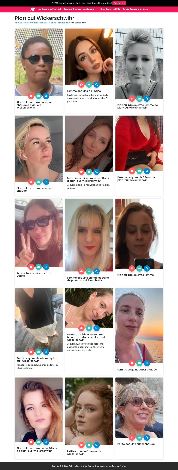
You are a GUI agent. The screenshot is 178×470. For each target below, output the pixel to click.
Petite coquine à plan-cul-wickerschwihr (84, 452)
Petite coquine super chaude (136, 444)
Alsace (52, 22)
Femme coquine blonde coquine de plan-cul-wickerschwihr (88, 279)
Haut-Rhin (63, 22)
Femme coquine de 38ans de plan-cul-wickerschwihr (136, 178)
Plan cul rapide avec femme (135, 275)
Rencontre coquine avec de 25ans (34, 274)
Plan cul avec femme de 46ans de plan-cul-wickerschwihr (37, 449)
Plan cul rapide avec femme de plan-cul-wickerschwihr (137, 106)
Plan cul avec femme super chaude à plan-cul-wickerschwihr (34, 105)
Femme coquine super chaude (137, 369)
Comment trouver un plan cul (78, 9)
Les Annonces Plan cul (49, 9)
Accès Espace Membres (135, 9)
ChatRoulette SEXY (110, 9)
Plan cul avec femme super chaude (34, 189)
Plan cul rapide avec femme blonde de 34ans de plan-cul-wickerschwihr (86, 337)
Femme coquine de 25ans (84, 91)
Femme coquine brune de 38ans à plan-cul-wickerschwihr (88, 179)
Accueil (18, 22)
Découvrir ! (119, 3)
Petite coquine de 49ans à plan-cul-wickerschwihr (38, 359)
